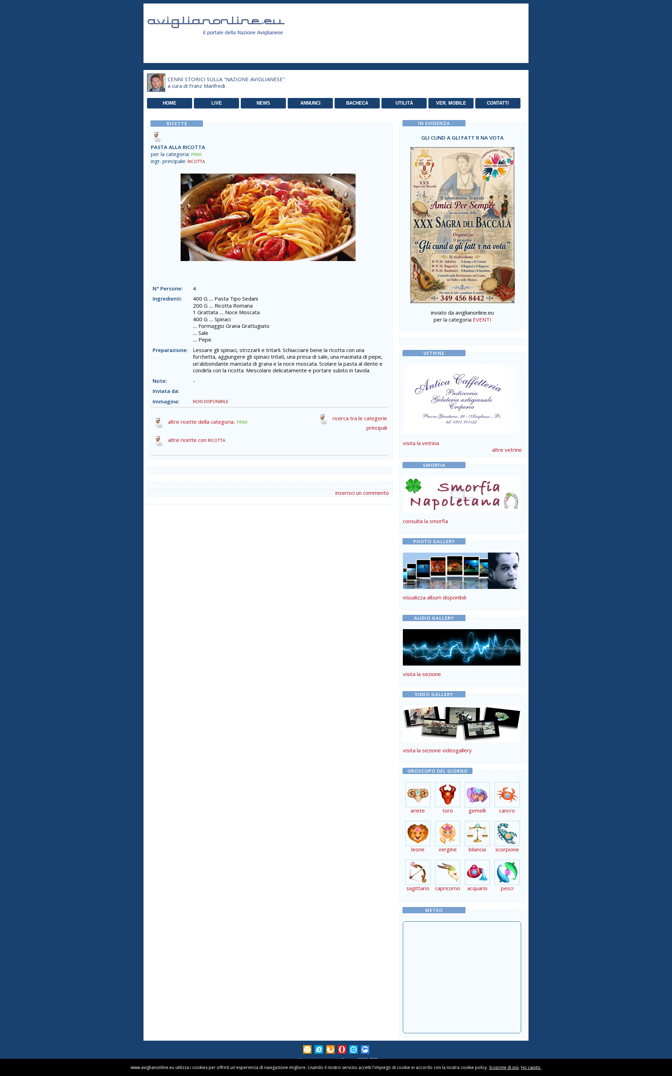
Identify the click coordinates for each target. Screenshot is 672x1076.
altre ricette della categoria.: (207, 421)
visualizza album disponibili (434, 597)
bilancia (477, 849)
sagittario (417, 888)
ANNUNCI (310, 103)
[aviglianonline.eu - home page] (225, 43)
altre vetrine (507, 449)
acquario (477, 888)
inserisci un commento (362, 492)
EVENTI (482, 319)
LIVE (216, 103)
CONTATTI (498, 103)
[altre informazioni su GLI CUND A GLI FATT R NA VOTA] (462, 223)
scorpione (507, 849)
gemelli (477, 810)
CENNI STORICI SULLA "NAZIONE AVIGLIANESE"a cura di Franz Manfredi (226, 83)
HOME (169, 103)
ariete (418, 810)
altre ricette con (196, 439)
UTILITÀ (404, 103)
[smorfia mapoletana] (461, 510)
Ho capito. (531, 1067)
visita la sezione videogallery (437, 750)
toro (447, 810)
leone (418, 849)
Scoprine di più (504, 1067)
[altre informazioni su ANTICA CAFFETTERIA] (461, 397)
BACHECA (357, 103)
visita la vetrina (421, 442)
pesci (507, 888)
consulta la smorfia (425, 521)
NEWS (263, 103)
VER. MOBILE (451, 103)
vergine (448, 849)
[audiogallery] (461, 663)
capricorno (447, 888)
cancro (507, 810)
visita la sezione (422, 673)
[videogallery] (461, 739)
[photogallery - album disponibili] (461, 586)
